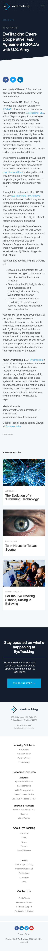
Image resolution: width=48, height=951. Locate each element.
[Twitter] (26, 928)
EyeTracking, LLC (35, 113)
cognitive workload (13, 172)
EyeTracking (36, 360)
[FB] (17, 928)
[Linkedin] (21, 928)
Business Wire (13, 426)
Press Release (8, 434)
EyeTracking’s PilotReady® (25, 196)
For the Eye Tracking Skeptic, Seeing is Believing (20, 600)
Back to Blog (8, 20)
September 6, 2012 (13, 592)
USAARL (8, 109)
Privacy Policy (24, 934)
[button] (6, 80)
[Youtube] (31, 928)
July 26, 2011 (11, 491)
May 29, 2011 (11, 541)
